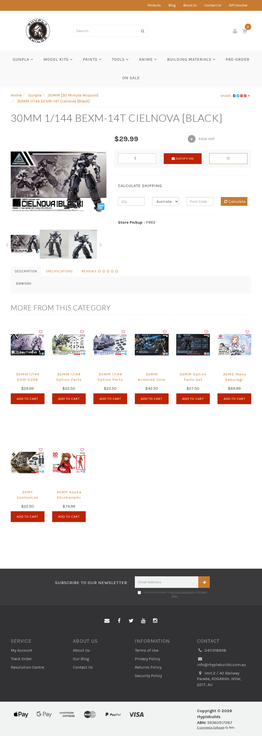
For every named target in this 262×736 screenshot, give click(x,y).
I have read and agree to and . (175, 594)
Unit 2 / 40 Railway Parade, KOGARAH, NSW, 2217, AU (219, 679)
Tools (119, 59)
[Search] (143, 31)
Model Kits (56, 59)
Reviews (90, 271)
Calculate (236, 201)
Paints (91, 59)
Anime (146, 59)
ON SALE (131, 77)
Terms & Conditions (181, 592)
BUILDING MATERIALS (190, 59)
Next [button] (100, 244)
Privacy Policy (147, 658)
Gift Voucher (238, 5)
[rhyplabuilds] (38, 30)
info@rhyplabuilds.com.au (221, 664)
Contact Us (212, 5)
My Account (21, 650)
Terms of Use (146, 650)
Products (154, 5)
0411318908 (214, 650)
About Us (190, 5)
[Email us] (107, 621)
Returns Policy (148, 667)
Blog (172, 5)
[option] (58, 182)
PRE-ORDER (237, 59)
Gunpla (21, 59)
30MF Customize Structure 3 (27, 497)
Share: (227, 96)
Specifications (59, 271)
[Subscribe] (204, 582)
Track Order (21, 658)
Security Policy (148, 675)
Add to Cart (27, 399)
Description (26, 271)
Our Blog (81, 658)
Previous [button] (6, 244)
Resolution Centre (27, 667)
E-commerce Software (210, 727)
